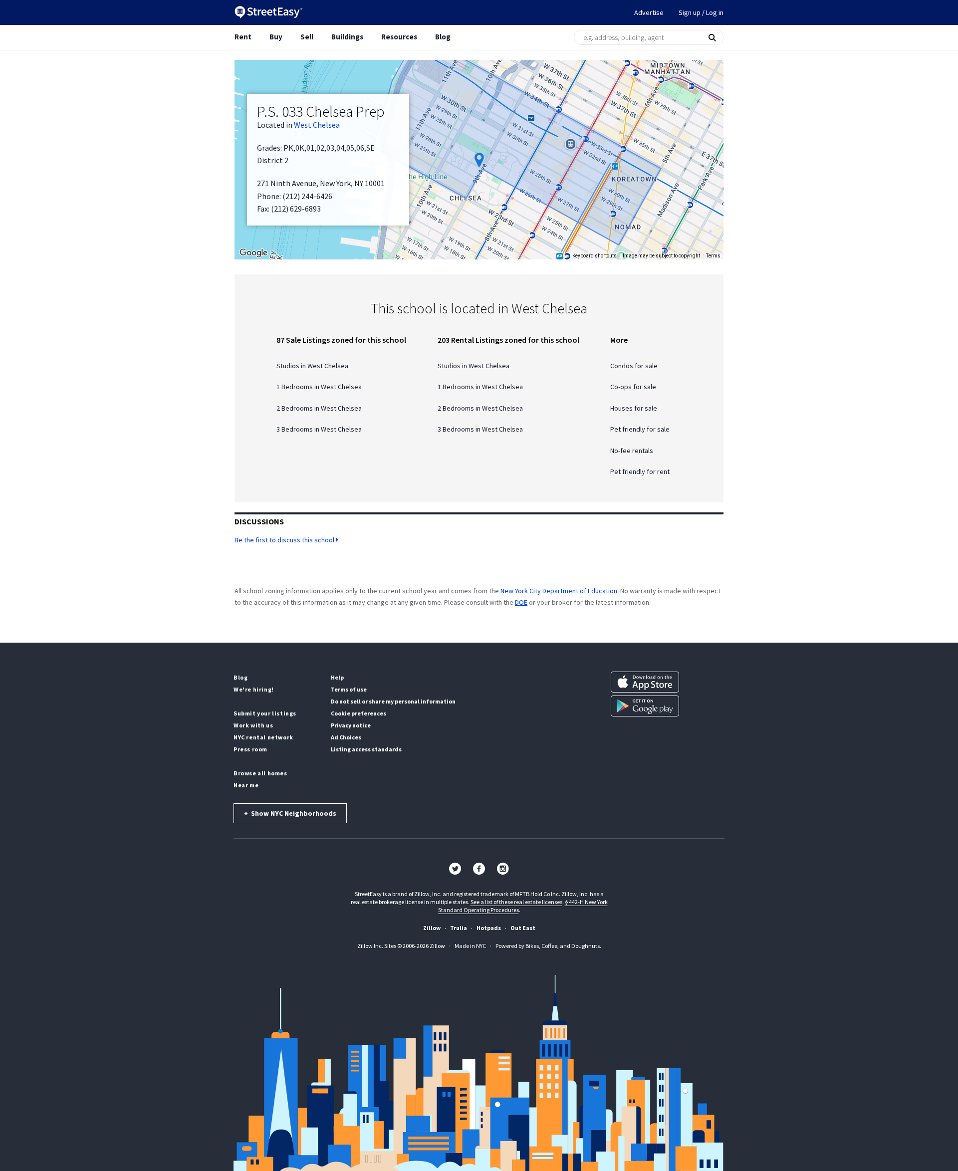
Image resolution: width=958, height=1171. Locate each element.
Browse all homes (260, 773)
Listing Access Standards (366, 749)
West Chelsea (317, 125)
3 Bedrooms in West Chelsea (319, 429)
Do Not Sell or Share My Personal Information (393, 701)
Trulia (458, 928)
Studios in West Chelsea (312, 366)
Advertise (649, 12)
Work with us (253, 725)
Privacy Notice (351, 725)
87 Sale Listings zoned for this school (341, 340)
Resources (399, 36)
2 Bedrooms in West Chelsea (319, 408)
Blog (443, 36)
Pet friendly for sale (640, 429)
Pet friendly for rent (640, 472)
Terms (713, 255)
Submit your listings (265, 713)
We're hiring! (254, 689)
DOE (521, 602)
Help (337, 677)
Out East (522, 928)
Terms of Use (349, 689)
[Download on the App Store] (645, 682)
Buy (275, 36)
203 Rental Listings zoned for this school (508, 340)
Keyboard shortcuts (594, 255)
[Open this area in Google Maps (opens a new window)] (253, 252)
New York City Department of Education (558, 590)
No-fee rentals (631, 451)
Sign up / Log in (701, 12)
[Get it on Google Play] (645, 706)
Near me (246, 785)
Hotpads (489, 928)
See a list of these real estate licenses (516, 902)
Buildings (347, 36)
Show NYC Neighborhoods (290, 813)
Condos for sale (634, 366)
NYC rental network (263, 737)
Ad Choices (346, 737)
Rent (243, 36)
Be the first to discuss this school (285, 539)
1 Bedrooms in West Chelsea (319, 387)
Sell (306, 36)
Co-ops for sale (633, 387)
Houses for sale (633, 408)
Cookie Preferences (358, 713)
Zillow (432, 928)
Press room (250, 749)
